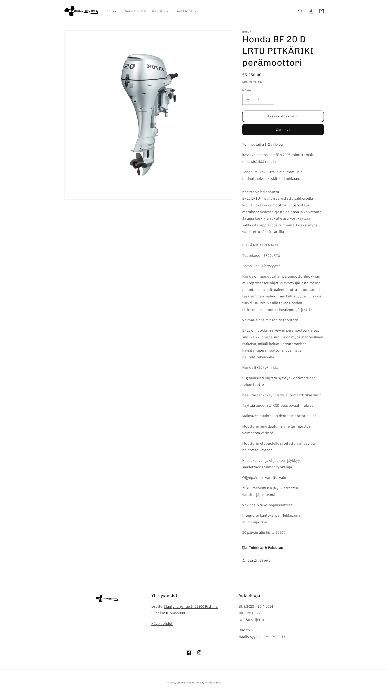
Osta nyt (283, 129)
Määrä (246, 90)
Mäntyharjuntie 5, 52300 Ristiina (191, 606)
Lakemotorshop (185, 682)
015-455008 (175, 612)
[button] (160, 11)
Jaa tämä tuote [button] (259, 560)
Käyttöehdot (162, 623)
